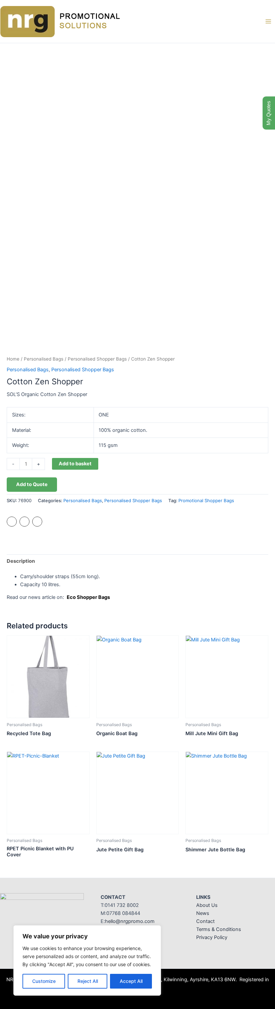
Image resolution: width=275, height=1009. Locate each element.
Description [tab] (21, 561)
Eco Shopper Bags (88, 597)
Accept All (131, 981)
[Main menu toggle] (268, 21)
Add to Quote (32, 484)
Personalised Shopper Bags (97, 359)
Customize (44, 981)
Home (13, 359)
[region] (87, 960)
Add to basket (75, 464)
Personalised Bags (43, 359)
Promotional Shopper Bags (206, 500)
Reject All (87, 981)
